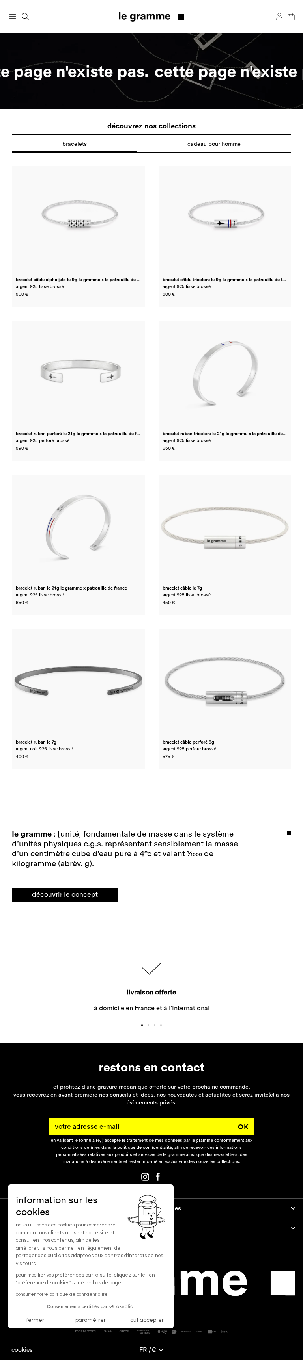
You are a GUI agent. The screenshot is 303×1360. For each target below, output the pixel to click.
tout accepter (146, 1320)
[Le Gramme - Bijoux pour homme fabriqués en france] (152, 17)
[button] (22, 1349)
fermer (35, 1320)
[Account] (279, 16)
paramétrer (90, 1320)
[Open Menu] (12, 16)
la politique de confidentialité (142, 1147)
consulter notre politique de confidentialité (62, 1294)
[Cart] (291, 16)
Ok (243, 1127)
